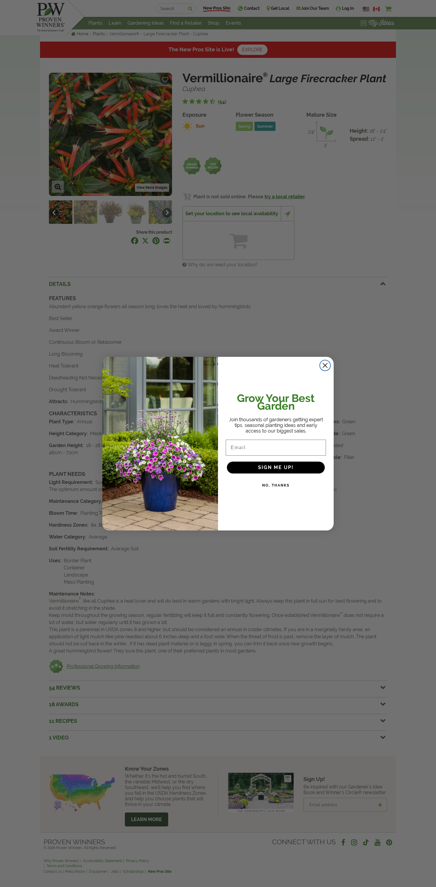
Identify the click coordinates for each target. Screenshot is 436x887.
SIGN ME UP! (276, 467)
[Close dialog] (325, 365)
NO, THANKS (275, 485)
